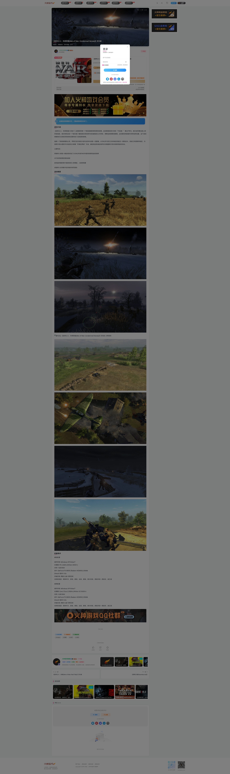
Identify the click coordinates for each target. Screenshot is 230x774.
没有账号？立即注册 (108, 52)
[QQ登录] (107, 79)
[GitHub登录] (122, 79)
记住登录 (106, 65)
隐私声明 (125, 82)
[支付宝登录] (118, 79)
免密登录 (125, 65)
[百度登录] (115, 79)
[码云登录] (111, 79)
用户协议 (119, 82)
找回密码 (119, 65)
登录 (115, 70)
